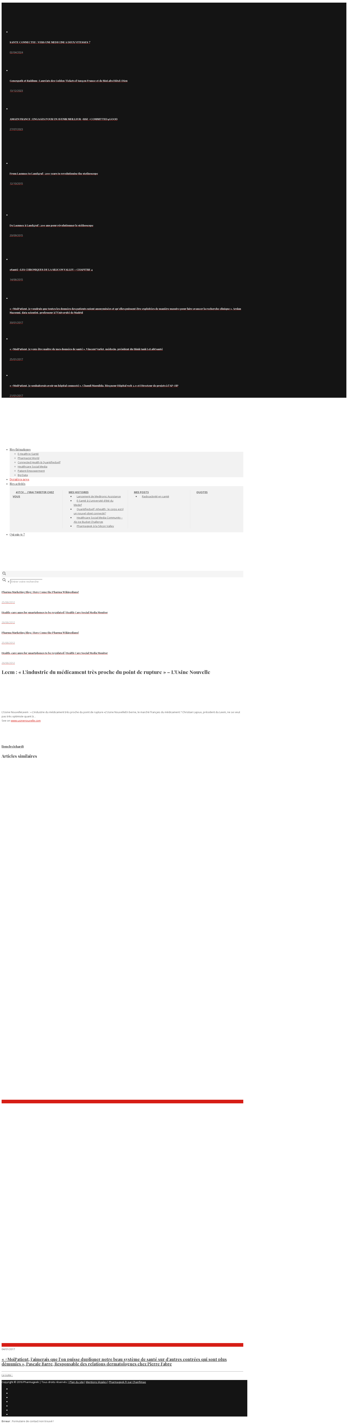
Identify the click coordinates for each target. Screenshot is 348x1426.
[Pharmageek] (122, 429)
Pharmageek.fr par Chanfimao (127, 1382)
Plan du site (76, 1382)
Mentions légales (96, 1382)
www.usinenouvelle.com (26, 720)
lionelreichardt (13, 746)
